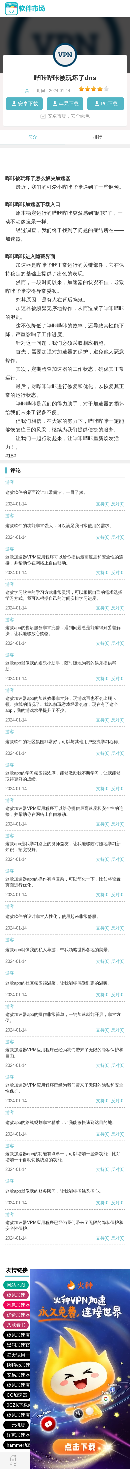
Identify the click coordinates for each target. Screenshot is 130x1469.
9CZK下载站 (20, 1405)
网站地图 (16, 1285)
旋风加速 (16, 1295)
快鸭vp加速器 (21, 1365)
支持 (100, 503)
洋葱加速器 (18, 1435)
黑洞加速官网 (21, 1345)
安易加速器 (18, 1375)
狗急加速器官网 (23, 1305)
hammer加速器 (22, 1445)
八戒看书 (16, 1325)
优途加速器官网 (23, 1315)
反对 (115, 503)
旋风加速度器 (21, 1335)
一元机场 (16, 1425)
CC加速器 (17, 1395)
